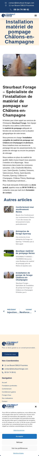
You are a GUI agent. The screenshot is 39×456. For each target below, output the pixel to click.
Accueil (4, 382)
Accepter (19, 436)
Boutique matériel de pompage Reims (25, 252)
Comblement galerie (9, 392)
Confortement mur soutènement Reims (25, 209)
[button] (36, 407)
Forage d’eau (6, 395)
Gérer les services (19, 430)
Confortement (6, 389)
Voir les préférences (20, 448)
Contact (4, 401)
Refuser (19, 442)
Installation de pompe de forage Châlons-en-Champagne (24, 276)
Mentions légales (18, 453)
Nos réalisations (7, 398)
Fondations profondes (9, 385)
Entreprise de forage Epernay (23, 232)
